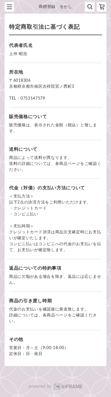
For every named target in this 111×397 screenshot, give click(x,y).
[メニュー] (9, 7)
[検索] (89, 7)
